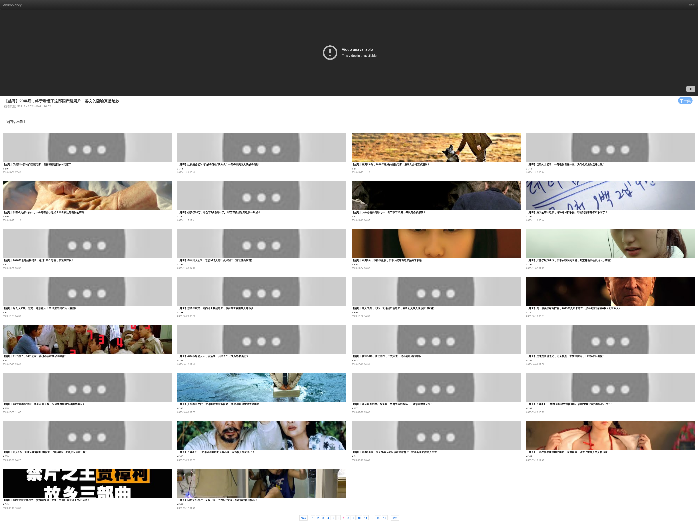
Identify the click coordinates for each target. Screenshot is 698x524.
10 (359, 518)
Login (692, 4)
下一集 (685, 100)
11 (365, 518)
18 (378, 518)
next (394, 518)
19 (384, 518)
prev (303, 518)
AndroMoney (12, 4)
